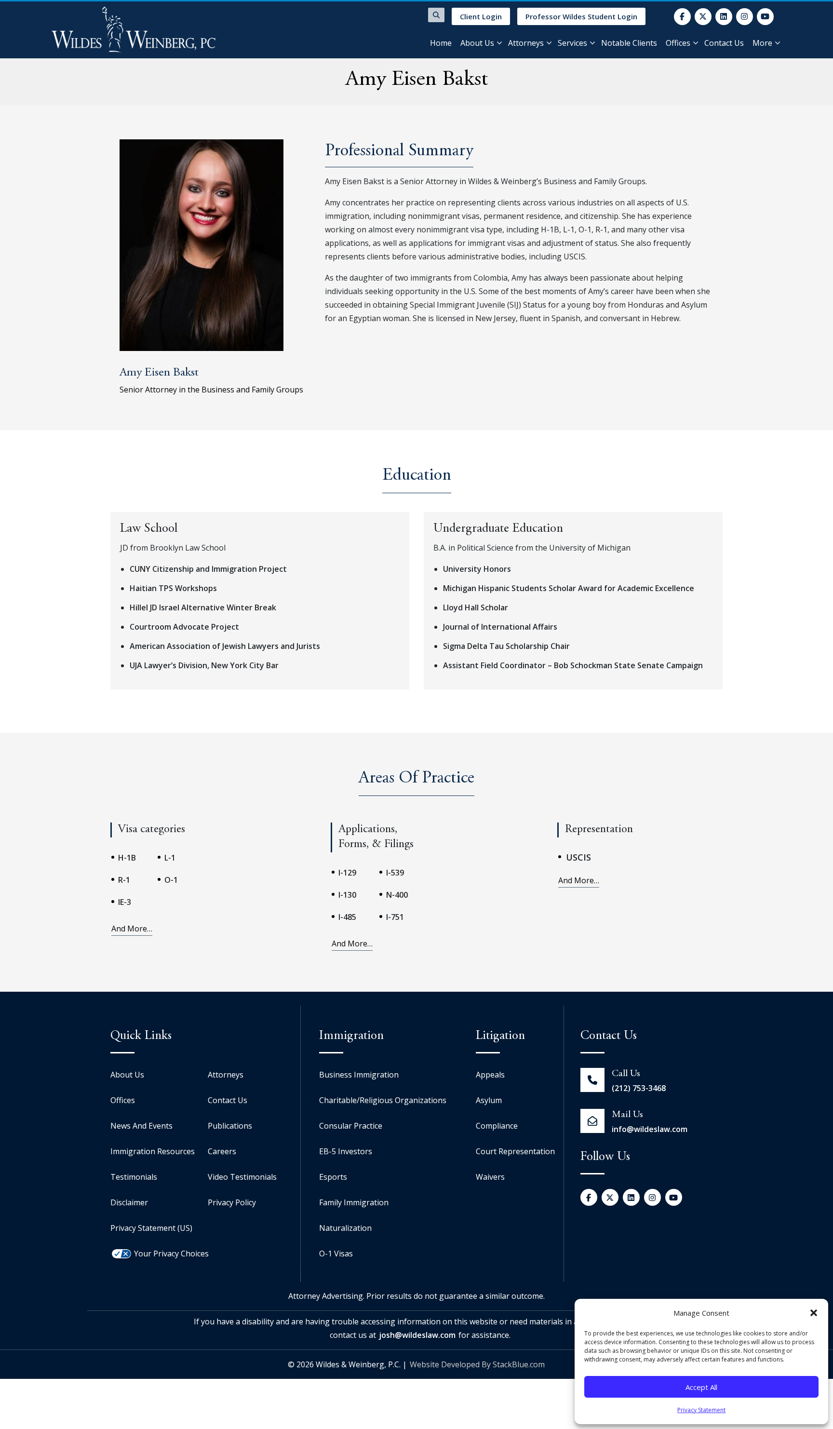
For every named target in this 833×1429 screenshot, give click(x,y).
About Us (477, 43)
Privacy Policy (232, 1202)
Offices (678, 43)
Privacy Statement (701, 1410)
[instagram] (744, 16)
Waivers (490, 1177)
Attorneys (526, 43)
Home (441, 43)
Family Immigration (354, 1202)
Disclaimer (129, 1202)
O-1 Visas (336, 1253)
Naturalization (345, 1228)
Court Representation (515, 1151)
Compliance (497, 1125)
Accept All (701, 1387)
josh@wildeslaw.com (417, 1335)
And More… (131, 928)
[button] (814, 1313)
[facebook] (682, 16)
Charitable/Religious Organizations (382, 1100)
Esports (333, 1177)
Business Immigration (359, 1074)
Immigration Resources (152, 1151)
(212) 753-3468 (639, 1088)
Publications (230, 1125)
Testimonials (133, 1177)
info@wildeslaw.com (649, 1129)
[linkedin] (723, 16)
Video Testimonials (242, 1177)
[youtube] (765, 16)
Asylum (489, 1100)
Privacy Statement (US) (151, 1228)
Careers (222, 1151)
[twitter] (703, 16)
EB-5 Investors (345, 1151)
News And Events (141, 1125)
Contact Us (724, 43)
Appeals (490, 1074)
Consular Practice (350, 1125)
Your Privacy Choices (171, 1253)
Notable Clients (629, 43)
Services (572, 43)
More (762, 43)
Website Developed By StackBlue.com (477, 1364)
